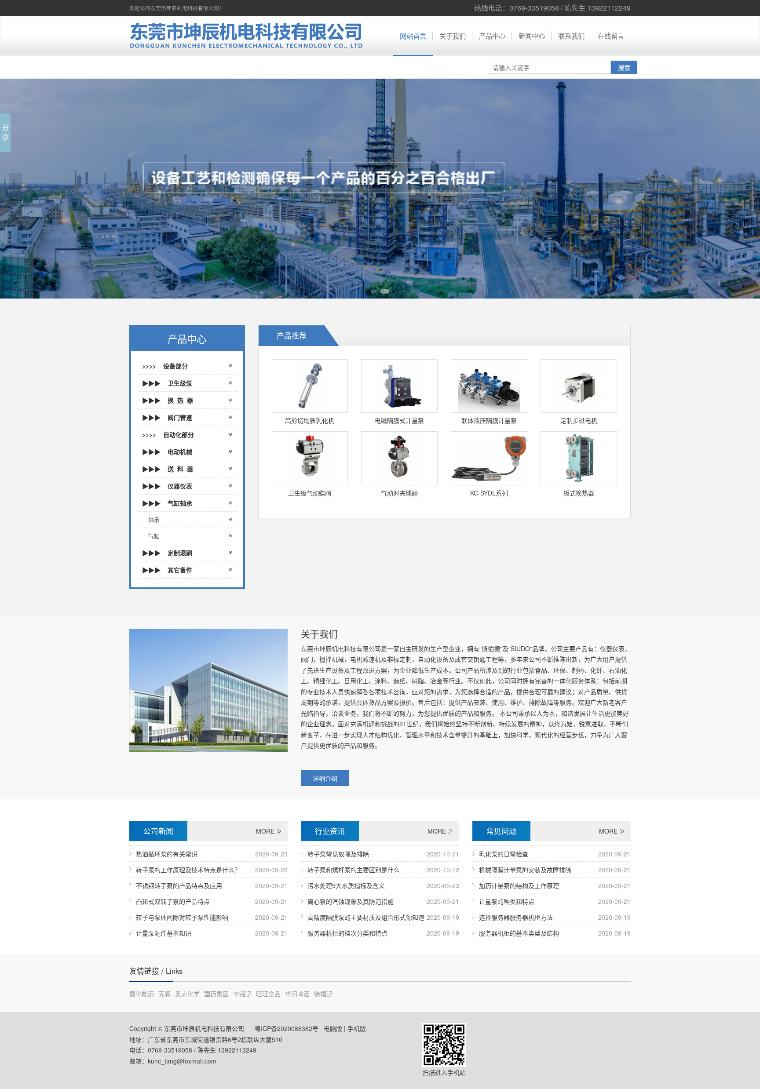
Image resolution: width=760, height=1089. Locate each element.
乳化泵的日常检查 (503, 853)
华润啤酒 (297, 993)
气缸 (154, 536)
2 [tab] (384, 291)
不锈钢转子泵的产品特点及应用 (179, 885)
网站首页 (413, 35)
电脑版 (333, 1028)
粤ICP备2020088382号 (285, 1028)
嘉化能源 (141, 993)
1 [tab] (373, 291)
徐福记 (323, 993)
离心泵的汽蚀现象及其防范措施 (350, 901)
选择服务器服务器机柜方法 (516, 917)
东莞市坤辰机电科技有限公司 (244, 36)
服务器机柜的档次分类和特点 (347, 933)
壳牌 (164, 993)
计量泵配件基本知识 (163, 933)
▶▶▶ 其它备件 (167, 569)
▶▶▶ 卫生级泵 (167, 383)
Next (744, 188)
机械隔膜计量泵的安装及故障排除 (525, 869)
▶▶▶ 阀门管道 (167, 417)
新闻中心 (532, 35)
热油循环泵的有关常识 (166, 853)
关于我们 (452, 35)
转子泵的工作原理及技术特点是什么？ (188, 869)
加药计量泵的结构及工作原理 (519, 885)
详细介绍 (325, 778)
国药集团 (216, 993)
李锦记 (242, 993)
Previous (15, 188)
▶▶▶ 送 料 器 (167, 468)
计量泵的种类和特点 (506, 901)
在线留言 (611, 35)
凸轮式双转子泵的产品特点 (173, 901)
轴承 (154, 520)
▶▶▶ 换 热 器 (167, 400)
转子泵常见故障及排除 (338, 853)
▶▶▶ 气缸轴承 (167, 503)
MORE (265, 831)
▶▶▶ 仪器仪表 (167, 485)
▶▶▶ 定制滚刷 (167, 552)
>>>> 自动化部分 (168, 434)
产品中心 (492, 35)
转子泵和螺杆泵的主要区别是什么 (353, 869)
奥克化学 (187, 993)
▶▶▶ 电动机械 (167, 451)
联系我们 (571, 35)
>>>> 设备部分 (167, 365)
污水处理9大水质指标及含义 (346, 885)
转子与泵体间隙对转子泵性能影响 (182, 917)
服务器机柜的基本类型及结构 (519, 933)
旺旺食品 (268, 993)
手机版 (356, 1028)
